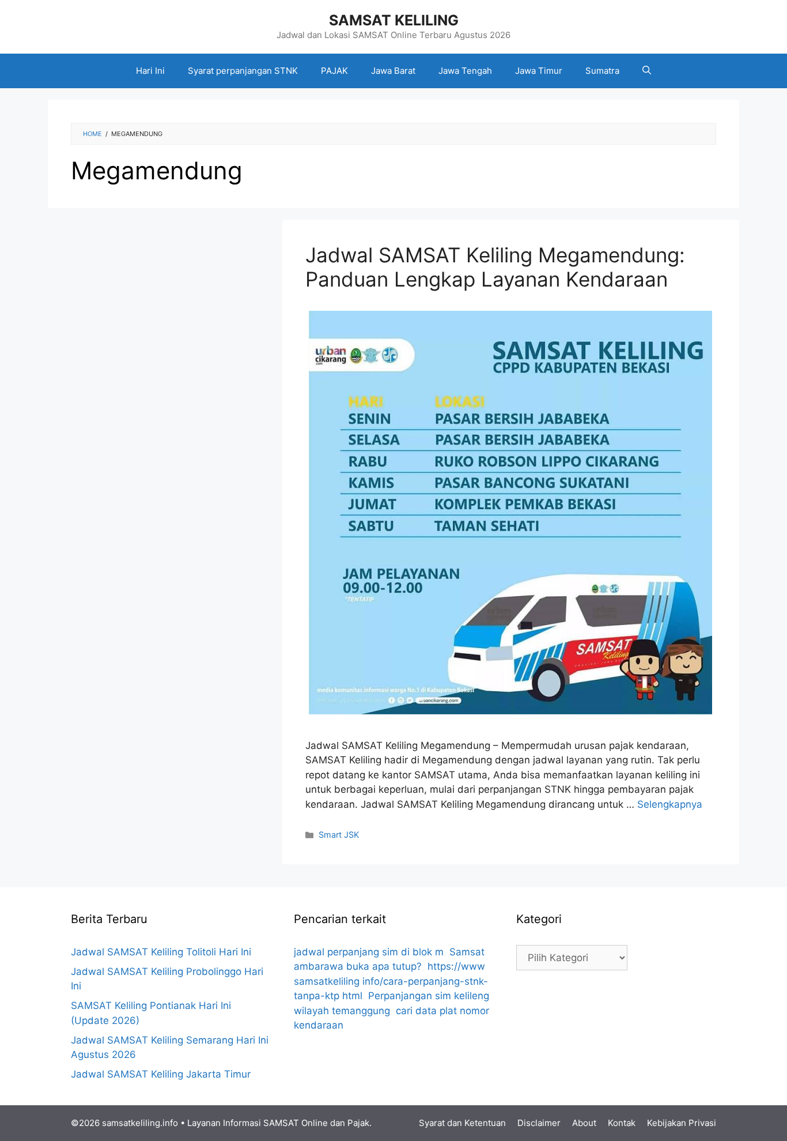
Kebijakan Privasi (681, 1122)
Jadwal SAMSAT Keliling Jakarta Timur (161, 1074)
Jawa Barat (393, 70)
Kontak (621, 1122)
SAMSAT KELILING (394, 20)
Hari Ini (150, 70)
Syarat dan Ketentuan (462, 1122)
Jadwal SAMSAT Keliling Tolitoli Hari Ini (161, 952)
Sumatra (602, 70)
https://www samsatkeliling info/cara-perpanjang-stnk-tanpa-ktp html (391, 981)
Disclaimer (539, 1122)
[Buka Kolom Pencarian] (647, 71)
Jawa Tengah (465, 70)
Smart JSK (339, 834)
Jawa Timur (538, 70)
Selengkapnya (669, 804)
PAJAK (334, 70)
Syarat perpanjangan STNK (243, 70)
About (584, 1122)
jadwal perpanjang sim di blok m (369, 952)
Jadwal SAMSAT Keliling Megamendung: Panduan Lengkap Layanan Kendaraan (495, 267)
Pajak (358, 1122)
